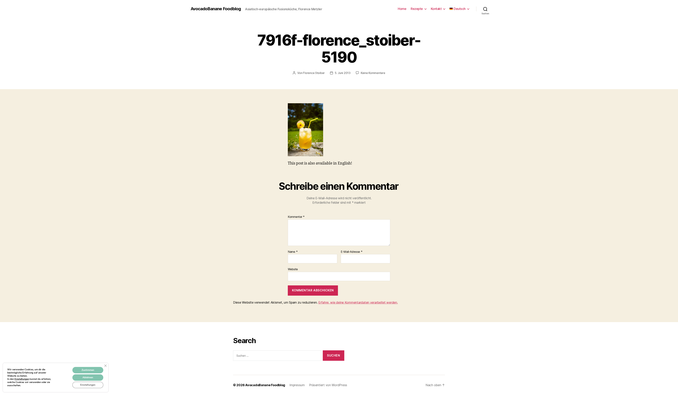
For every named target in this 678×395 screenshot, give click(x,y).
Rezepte (417, 9)
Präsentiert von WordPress (328, 385)
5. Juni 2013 (342, 73)
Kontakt (436, 9)
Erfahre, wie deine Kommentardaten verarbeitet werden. (358, 302)
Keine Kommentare (373, 73)
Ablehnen (87, 377)
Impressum (297, 385)
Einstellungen (21, 379)
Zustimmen (88, 370)
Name (293, 251)
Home (402, 9)
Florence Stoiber (314, 73)
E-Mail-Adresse (351, 251)
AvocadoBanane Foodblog (216, 9)
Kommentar (296, 217)
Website (293, 269)
